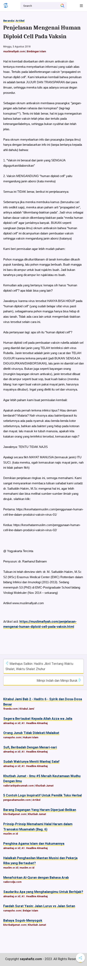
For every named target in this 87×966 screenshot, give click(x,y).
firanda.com (10, 708)
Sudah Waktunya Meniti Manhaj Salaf (31, 762)
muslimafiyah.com (14, 51)
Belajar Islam (30, 910)
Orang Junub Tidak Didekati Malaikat (31, 733)
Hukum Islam (30, 737)
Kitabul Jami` (27, 708)
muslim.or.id (10, 833)
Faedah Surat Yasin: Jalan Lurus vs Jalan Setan (39, 906)
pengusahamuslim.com (17, 800)
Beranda (8, 20)
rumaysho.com (12, 737)
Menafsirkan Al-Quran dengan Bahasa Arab (36, 878)
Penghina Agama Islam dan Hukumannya (33, 844)
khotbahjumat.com (14, 814)
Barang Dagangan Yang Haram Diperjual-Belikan (39, 810)
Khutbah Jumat (44, 785)
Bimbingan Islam (36, 51)
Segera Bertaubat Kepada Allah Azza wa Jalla (37, 719)
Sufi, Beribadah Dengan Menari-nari (30, 747)
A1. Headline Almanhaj (35, 723)
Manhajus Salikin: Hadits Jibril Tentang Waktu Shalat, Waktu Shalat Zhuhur (39, 666)
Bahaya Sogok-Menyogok (22, 920)
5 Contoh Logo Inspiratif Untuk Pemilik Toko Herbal (42, 795)
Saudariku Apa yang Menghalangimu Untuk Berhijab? (43, 892)
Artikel (20, 20)
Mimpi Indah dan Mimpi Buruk (57, 681)
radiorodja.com (12, 882)
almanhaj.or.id (11, 723)
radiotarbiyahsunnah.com (18, 785)
